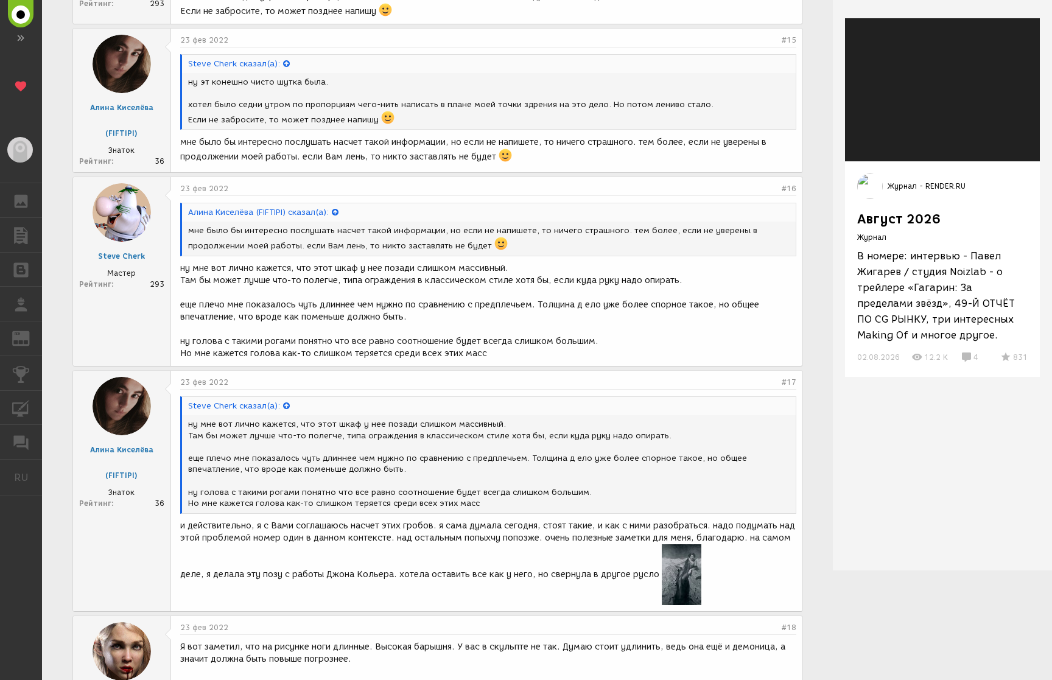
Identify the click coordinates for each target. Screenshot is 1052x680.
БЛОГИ (21, 270)
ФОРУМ (21, 442)
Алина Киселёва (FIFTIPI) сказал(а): (258, 212)
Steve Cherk (121, 256)
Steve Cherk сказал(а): (234, 63)
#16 (789, 188)
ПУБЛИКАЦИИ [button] (21, 235)
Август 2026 (899, 218)
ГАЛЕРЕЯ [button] (21, 200)
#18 (789, 627)
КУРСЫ (21, 408)
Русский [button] (28, 477)
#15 (789, 39)
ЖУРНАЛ (28, 337)
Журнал (871, 237)
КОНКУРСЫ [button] (21, 373)
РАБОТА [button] (21, 304)
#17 (789, 382)
